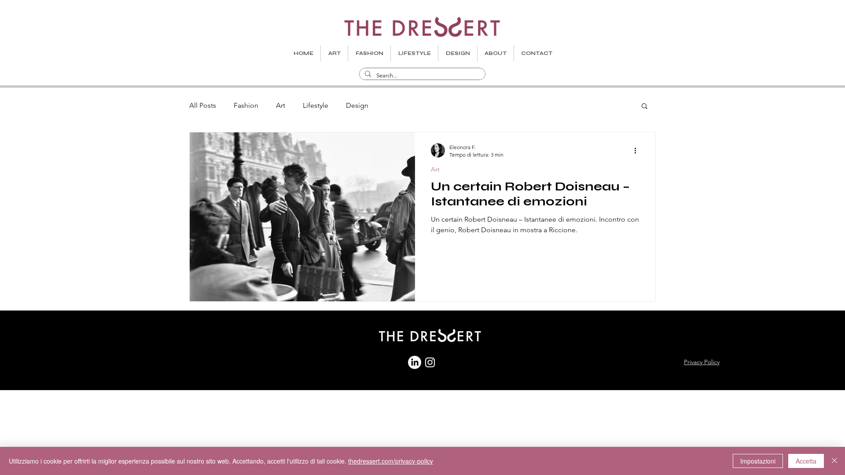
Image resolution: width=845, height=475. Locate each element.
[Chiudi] (834, 461)
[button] (644, 106)
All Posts (202, 105)
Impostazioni (757, 461)
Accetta (806, 461)
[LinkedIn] (414, 362)
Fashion (246, 105)
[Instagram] (430, 362)
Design (357, 105)
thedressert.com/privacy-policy (390, 461)
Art (280, 105)
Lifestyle (315, 105)
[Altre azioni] (638, 150)
